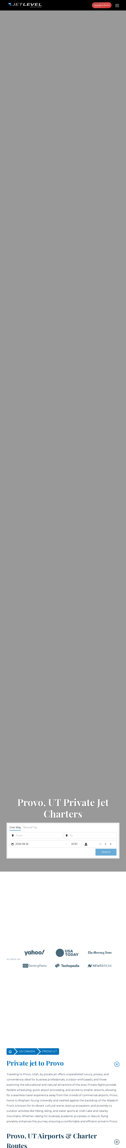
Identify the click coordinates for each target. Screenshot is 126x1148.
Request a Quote (102, 5)
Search (106, 851)
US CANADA (27, 1051)
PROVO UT (49, 1051)
